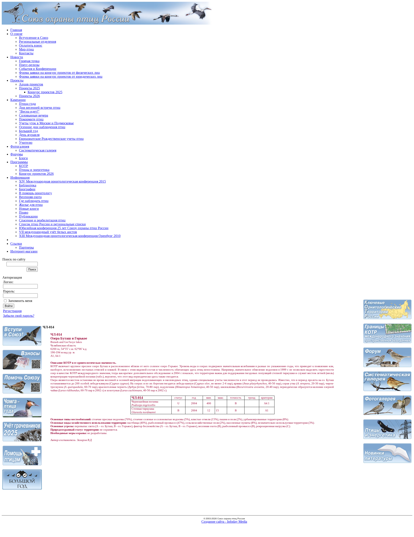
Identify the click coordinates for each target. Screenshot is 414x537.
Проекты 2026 (29, 96)
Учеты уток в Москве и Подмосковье (46, 123)
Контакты (26, 53)
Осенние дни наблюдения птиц (42, 127)
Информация (20, 177)
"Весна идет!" (29, 111)
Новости (16, 57)
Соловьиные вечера (33, 115)
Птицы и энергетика (34, 170)
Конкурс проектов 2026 (36, 173)
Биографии (27, 189)
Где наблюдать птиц (34, 201)
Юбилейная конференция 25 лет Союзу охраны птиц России (63, 228)
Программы (19, 162)
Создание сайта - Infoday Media (224, 521)
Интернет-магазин (24, 251)
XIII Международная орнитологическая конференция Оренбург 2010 (70, 236)
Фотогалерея (19, 146)
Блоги (23, 158)
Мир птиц (26, 49)
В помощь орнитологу (35, 193)
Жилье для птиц (31, 205)
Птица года (27, 104)
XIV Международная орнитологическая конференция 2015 (62, 181)
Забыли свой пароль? (18, 315)
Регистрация (12, 311)
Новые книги (29, 208)
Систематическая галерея (37, 150)
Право (23, 212)
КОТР (23, 166)
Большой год (28, 131)
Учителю (25, 142)
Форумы (16, 154)
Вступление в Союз (33, 37)
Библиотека (27, 185)
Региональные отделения (37, 41)
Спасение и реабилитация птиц (42, 220)
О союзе (16, 34)
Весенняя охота (30, 197)
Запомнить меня (20, 301)
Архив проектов (31, 84)
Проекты (17, 80)
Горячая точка (29, 61)
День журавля (29, 135)
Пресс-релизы (29, 65)
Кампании (18, 100)
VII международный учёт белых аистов (48, 232)
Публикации (28, 216)
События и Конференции (37, 69)
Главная (16, 30)
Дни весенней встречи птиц (39, 107)
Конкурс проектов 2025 (45, 92)
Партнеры (26, 247)
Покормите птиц (31, 119)
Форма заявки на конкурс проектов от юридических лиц (60, 76)
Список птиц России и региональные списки (52, 224)
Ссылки (16, 243)
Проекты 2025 (29, 88)
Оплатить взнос (30, 45)
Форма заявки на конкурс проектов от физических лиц (59, 72)
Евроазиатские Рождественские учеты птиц (51, 139)
